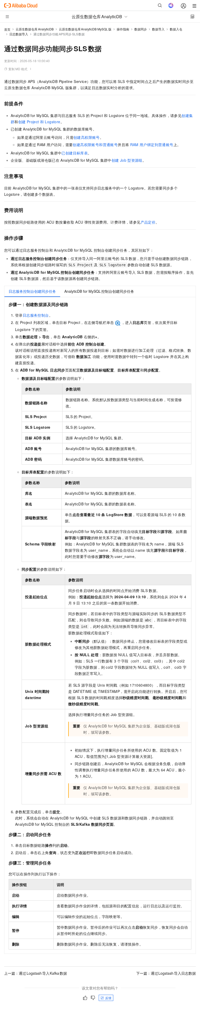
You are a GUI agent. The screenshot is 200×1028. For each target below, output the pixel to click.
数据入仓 (176, 29)
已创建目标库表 (74, 152)
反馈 (108, 998)
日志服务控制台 (36, 315)
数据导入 (158, 29)
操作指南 (123, 29)
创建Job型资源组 (126, 160)
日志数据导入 (18, 34)
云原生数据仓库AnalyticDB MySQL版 (85, 29)
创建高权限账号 (86, 137)
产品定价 (148, 222)
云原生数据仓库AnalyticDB (35, 29)
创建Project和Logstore (39, 121)
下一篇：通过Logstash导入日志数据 (166, 973)
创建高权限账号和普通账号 (95, 144)
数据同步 (140, 29)
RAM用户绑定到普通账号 (151, 144)
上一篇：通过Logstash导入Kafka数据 (35, 973)
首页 (7, 29)
